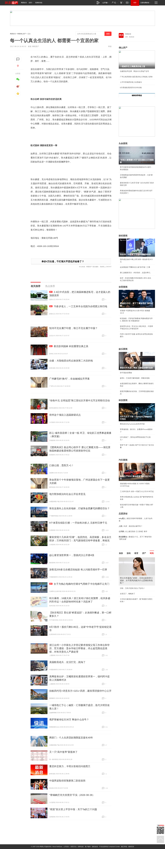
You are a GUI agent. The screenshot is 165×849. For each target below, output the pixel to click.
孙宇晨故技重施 (126, 373)
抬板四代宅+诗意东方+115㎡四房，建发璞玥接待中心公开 (80, 690)
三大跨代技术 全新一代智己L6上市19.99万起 (137, 491)
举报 (109, 46)
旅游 (121, 553)
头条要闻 (123, 143)
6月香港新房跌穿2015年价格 (131, 87)
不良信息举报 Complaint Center (109, 846)
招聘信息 (81, 846)
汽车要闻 (123, 460)
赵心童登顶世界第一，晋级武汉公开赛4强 (71, 555)
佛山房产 (123, 47)
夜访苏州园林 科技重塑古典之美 (71, 346)
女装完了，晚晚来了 (127, 594)
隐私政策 (95, 846)
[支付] (121, 2)
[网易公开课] (105, 2)
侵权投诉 (131, 846)
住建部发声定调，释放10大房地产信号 (134, 71)
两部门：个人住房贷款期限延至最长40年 (71, 737)
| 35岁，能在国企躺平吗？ (130, 526)
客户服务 (88, 846)
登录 (134, 2)
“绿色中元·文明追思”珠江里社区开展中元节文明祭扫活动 (79, 400)
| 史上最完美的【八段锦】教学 (133, 531)
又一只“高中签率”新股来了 (63, 752)
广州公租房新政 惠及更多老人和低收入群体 (136, 77)
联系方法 (73, 846)
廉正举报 (124, 846)
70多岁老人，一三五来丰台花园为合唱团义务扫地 (80, 306)
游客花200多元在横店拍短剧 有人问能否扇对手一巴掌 (78, 569)
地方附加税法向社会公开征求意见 (67, 494)
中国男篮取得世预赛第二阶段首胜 (67, 780)
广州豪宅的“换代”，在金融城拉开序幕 (69, 378)
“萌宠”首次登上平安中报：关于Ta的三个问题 (73, 809)
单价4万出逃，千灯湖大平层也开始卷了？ (63, 261)
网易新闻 (128, 34)
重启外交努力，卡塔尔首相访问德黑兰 (69, 766)
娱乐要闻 (123, 349)
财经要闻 (123, 235)
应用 (30, 2)
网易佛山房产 (21, 34)
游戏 (129, 553)
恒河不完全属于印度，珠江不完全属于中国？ (73, 328)
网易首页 (24, 2)
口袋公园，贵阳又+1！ (61, 465)
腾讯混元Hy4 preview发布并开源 (132, 424)
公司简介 (66, 846)
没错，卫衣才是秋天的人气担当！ (132, 588)
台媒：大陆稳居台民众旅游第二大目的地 (71, 360)
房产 (144, 553)
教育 (136, 553)
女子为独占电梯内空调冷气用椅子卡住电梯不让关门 (81, 584)
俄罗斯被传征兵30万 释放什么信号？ (69, 719)
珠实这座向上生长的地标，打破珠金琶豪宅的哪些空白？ (79, 508)
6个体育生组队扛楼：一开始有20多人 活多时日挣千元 (78, 522)
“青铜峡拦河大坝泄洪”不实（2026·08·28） (72, 795)
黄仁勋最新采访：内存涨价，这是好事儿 (135, 273)
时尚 (152, 553)
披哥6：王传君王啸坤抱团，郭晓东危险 (135, 378)
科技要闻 (123, 400)
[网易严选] (114, 2)
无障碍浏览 (38, 2)
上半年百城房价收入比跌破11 (131, 82)
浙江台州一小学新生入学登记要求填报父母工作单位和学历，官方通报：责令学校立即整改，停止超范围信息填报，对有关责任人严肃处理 (79, 648)
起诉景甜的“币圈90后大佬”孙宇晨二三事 (135, 267)
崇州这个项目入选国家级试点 (65, 415)
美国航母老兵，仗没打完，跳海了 (67, 662)
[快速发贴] (18, 59)
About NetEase (57, 846)
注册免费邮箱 (144, 2)
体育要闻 (123, 287)
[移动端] (98, 2)
